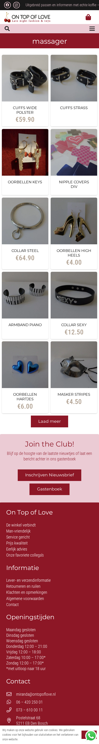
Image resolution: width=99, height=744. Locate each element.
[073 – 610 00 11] (11, 710)
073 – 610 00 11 (29, 709)
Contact (12, 604)
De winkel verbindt (21, 525)
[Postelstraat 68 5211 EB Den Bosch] (11, 720)
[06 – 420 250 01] (11, 702)
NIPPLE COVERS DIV (74, 184)
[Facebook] (7, 5)
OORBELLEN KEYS (25, 182)
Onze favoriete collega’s (25, 555)
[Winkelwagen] (88, 17)
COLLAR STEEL (25, 250)
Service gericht (18, 537)
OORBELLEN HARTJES (25, 396)
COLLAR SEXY (74, 324)
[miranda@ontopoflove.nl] (11, 694)
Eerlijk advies (16, 549)
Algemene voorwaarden (25, 598)
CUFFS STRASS (74, 107)
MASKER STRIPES (74, 394)
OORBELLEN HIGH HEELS (74, 252)
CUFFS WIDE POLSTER (25, 110)
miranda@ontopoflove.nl (36, 694)
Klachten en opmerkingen (26, 592)
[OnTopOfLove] (27, 17)
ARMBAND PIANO (25, 324)
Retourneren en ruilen (23, 586)
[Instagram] (16, 5)
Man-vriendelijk (18, 531)
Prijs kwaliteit (17, 543)
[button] (7, 28)
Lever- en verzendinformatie (28, 580)
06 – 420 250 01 (29, 702)
